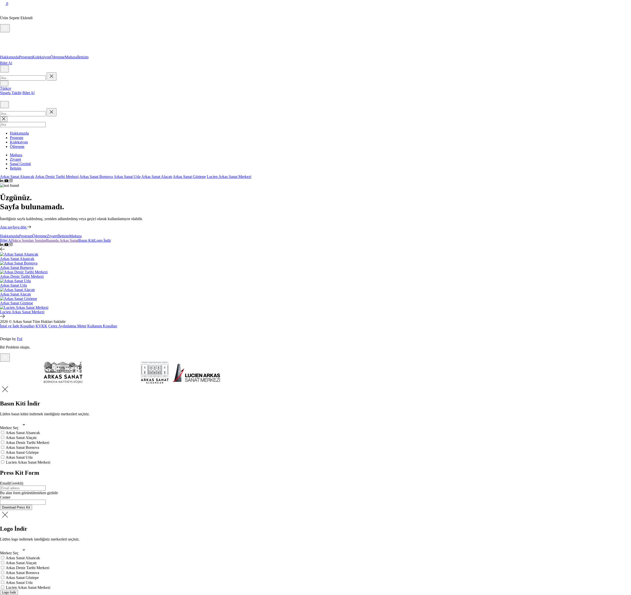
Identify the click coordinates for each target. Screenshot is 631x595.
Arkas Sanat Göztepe (189, 177)
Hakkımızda (9, 57)
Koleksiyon (41, 57)
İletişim (82, 57)
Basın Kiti (86, 240)
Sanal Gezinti (20, 164)
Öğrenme (57, 57)
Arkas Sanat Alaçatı (156, 177)
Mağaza (71, 57)
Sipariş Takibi (10, 93)
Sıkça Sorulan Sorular (29, 240)
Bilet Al (6, 63)
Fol (19, 339)
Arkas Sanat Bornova (96, 177)
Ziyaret (15, 159)
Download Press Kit (16, 507)
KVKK (41, 326)
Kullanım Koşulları (102, 326)
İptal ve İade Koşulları (17, 326)
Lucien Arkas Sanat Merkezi (229, 177)
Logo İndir (102, 240)
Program (25, 57)
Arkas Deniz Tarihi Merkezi (57, 177)
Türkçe (5, 88)
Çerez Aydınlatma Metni (67, 326)
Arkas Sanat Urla (127, 177)
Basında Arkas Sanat (62, 240)
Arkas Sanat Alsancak (17, 177)
